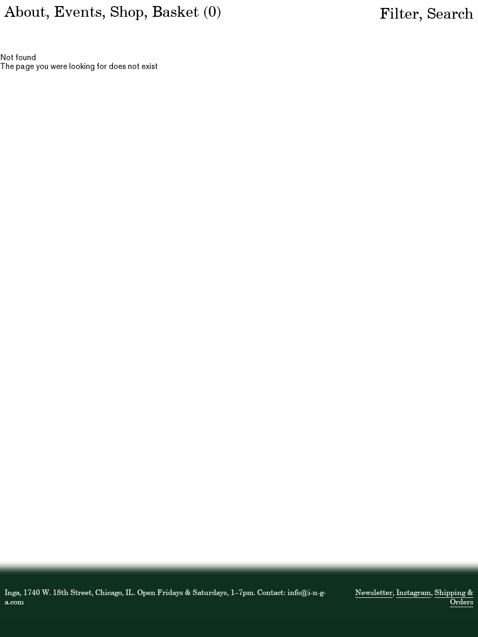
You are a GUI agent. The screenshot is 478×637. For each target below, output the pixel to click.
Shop (127, 11)
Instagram (413, 592)
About (25, 11)
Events (78, 11)
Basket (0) (186, 11)
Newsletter (374, 592)
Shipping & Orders (454, 597)
